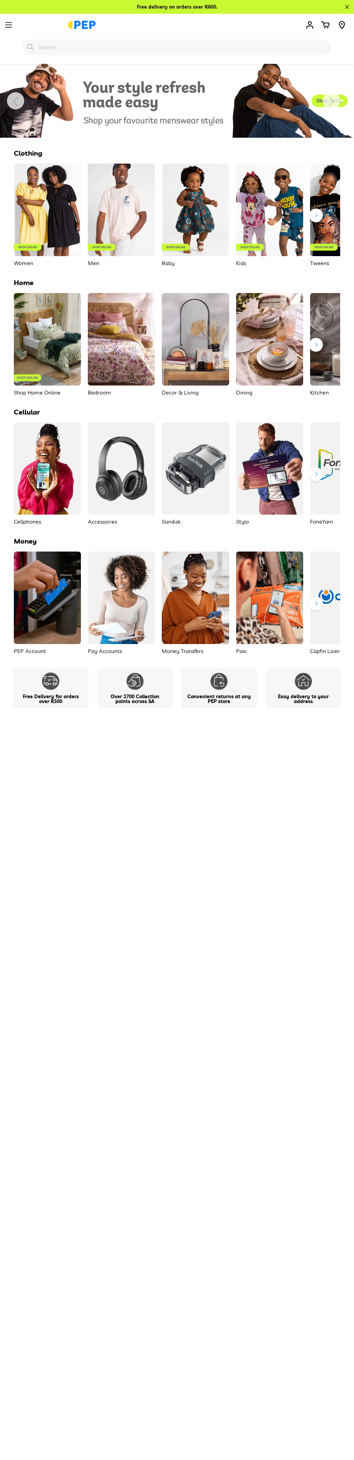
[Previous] (15, 100)
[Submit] (30, 47)
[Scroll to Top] (340, 1422)
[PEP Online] (82, 25)
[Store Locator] (342, 25)
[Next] (331, 100)
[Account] (310, 25)
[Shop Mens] (177, 100)
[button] (325, 25)
